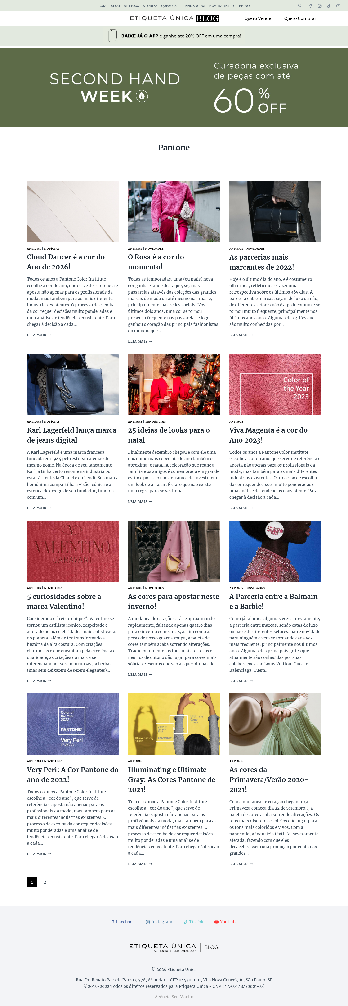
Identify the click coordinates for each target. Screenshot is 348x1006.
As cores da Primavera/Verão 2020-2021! (268, 780)
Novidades (219, 6)
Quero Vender (259, 18)
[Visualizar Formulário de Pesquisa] (300, 5)
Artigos (131, 6)
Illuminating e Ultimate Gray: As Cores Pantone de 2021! (171, 780)
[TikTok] (329, 6)
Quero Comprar (300, 18)
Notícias (51, 248)
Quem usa (170, 6)
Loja (102, 6)
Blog (115, 6)
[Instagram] (320, 6)
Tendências (194, 6)
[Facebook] (311, 6)
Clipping (241, 6)
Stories (150, 6)
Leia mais (39, 335)
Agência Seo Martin (174, 996)
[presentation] (73, 211)
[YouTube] (338, 6)
